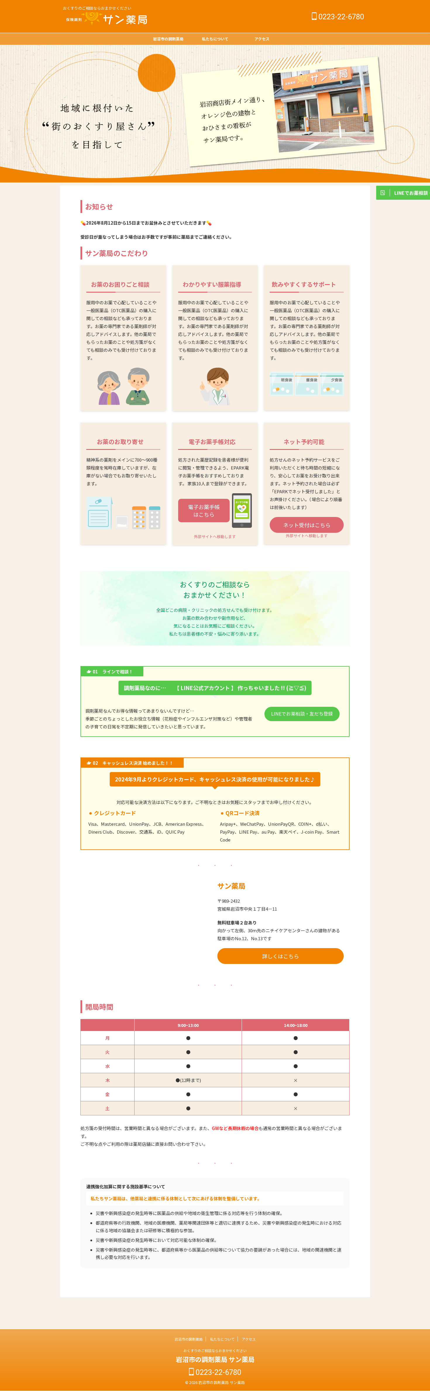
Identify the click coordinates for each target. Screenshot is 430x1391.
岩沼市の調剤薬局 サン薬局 (215, 1359)
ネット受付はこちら (307, 525)
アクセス (261, 39)
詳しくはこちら (280, 956)
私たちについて (215, 39)
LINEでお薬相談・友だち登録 (302, 713)
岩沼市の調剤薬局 (168, 39)
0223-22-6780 (340, 17)
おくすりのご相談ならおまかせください (215, 1350)
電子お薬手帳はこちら (204, 510)
